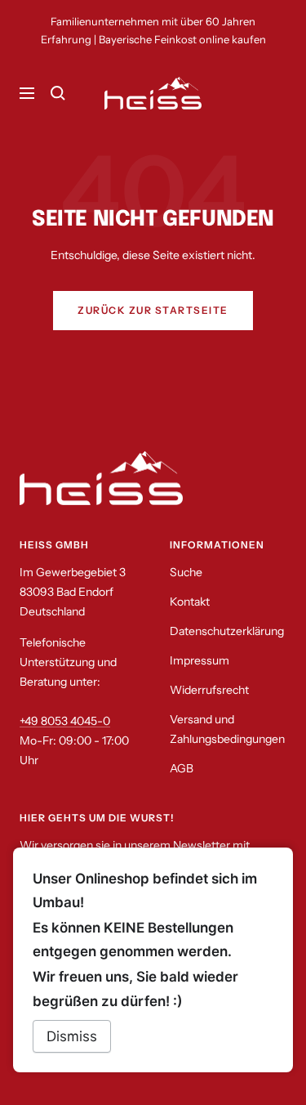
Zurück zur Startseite (153, 310)
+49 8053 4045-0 (65, 721)
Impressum (199, 660)
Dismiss (72, 1036)
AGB (181, 768)
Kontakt (190, 601)
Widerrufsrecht (209, 689)
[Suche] (58, 93)
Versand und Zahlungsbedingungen (227, 729)
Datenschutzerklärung (227, 631)
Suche (186, 572)
